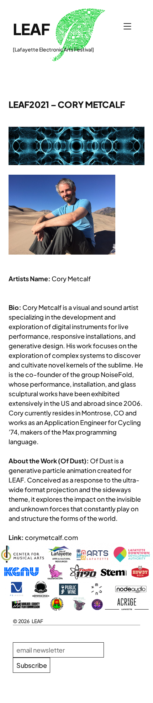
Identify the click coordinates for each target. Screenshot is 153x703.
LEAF (31, 29)
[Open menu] (127, 26)
